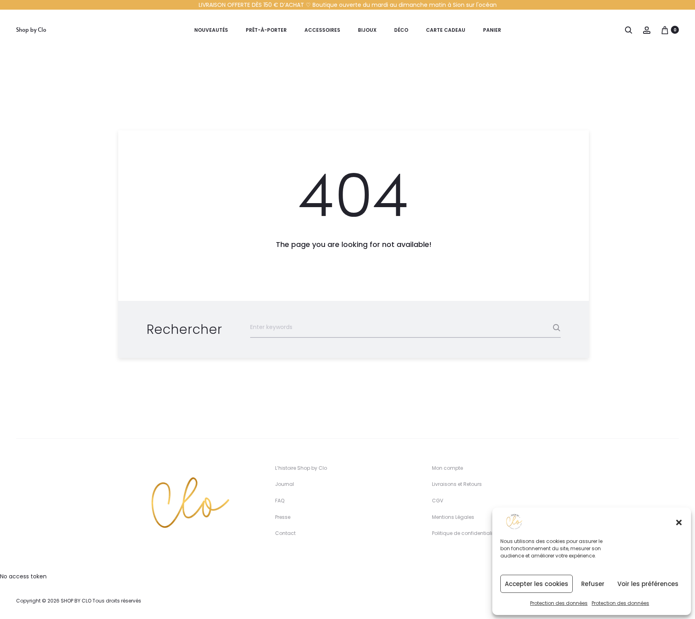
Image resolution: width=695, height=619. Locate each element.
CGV (437, 500)
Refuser (593, 584)
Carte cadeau (445, 30)
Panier (492, 30)
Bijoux (367, 30)
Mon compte (447, 468)
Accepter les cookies (536, 584)
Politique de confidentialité (464, 533)
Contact (285, 533)
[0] (665, 30)
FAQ (279, 500)
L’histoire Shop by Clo (301, 468)
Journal (284, 484)
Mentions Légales (453, 517)
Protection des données (559, 603)
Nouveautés (211, 30)
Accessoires (322, 30)
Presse (282, 517)
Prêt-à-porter (266, 30)
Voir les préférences (648, 584)
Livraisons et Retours (457, 484)
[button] (679, 522)
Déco (401, 30)
